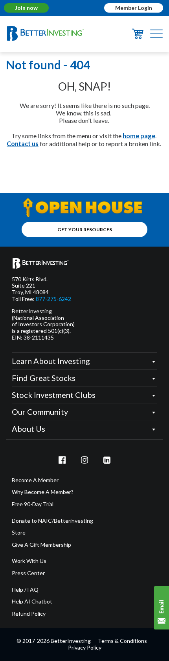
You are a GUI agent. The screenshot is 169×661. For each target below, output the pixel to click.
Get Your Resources (84, 229)
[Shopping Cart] (137, 36)
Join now (26, 7)
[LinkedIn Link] (106, 459)
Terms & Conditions (122, 640)
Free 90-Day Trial (32, 504)
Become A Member (35, 480)
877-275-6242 (53, 299)
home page (139, 135)
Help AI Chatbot (32, 601)
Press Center (28, 573)
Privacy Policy (84, 647)
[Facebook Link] (62, 459)
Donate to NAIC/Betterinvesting (52, 521)
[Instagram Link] (84, 459)
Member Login (133, 7)
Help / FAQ (25, 590)
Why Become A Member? (42, 492)
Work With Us (29, 561)
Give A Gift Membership (41, 545)
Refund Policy (29, 614)
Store (19, 532)
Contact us (23, 143)
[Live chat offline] (161, 607)
